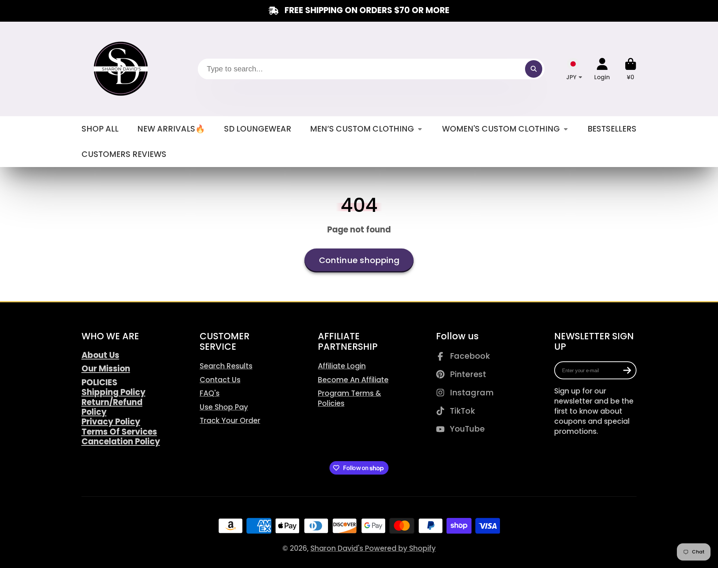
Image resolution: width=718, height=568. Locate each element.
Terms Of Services (119, 432)
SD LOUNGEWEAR (257, 128)
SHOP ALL (100, 128)
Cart (631, 69)
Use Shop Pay (224, 407)
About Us (100, 355)
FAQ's (210, 393)
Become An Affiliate (353, 380)
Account (602, 69)
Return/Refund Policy (112, 407)
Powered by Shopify (400, 548)
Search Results (226, 366)
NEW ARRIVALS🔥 (171, 128)
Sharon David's (337, 548)
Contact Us (220, 380)
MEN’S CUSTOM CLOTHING (362, 128)
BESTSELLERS (611, 128)
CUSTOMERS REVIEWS (124, 154)
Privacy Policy (111, 421)
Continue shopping (359, 260)
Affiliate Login (342, 366)
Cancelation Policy (121, 441)
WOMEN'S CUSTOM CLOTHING (501, 128)
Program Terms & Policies (349, 398)
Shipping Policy (113, 392)
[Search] (533, 68)
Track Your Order (230, 421)
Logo (122, 69)
